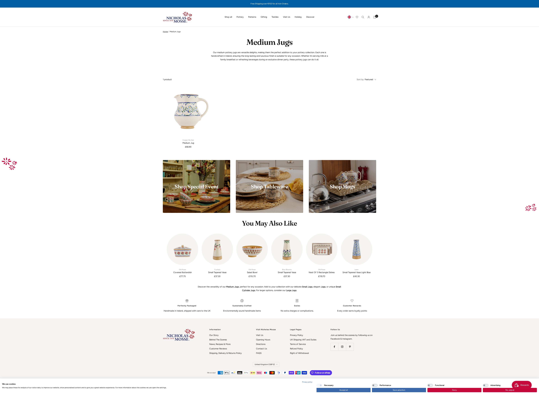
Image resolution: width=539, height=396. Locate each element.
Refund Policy (296, 348)
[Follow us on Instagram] (342, 347)
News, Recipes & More (219, 344)
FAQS (258, 353)
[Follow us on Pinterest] (350, 347)
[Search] (363, 17)
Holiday (298, 17)
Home (165, 32)
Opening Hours (263, 339)
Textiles (275, 17)
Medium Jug (188, 141)
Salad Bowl (252, 271)
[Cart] (374, 17)
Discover (310, 17)
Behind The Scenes (218, 339)
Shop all (228, 17)
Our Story (214, 335)
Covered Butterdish (182, 271)
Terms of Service (298, 344)
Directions (260, 344)
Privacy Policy (296, 335)
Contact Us (261, 348)
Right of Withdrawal (299, 353)
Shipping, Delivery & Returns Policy (225, 353)
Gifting (264, 17)
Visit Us (286, 17)
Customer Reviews (218, 348)
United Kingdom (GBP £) (265, 364)
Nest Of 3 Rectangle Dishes (322, 271)
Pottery (240, 17)
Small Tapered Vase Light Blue (356, 271)
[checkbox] (319, 385)
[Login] (368, 17)
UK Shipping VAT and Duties (303, 339)
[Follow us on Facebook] (334, 347)
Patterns (252, 17)
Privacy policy (307, 382)
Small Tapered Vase (217, 271)
